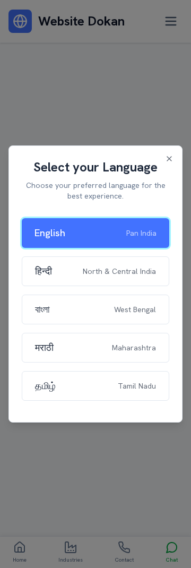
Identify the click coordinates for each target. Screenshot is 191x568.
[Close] (169, 158)
